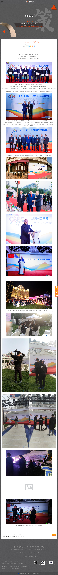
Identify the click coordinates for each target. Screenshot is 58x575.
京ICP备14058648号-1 (36, 573)
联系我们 (36, 556)
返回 (54, 535)
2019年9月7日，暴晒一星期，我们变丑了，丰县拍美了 (15, 536)
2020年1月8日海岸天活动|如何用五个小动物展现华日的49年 (16, 534)
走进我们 (25, 556)
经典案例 (31, 556)
